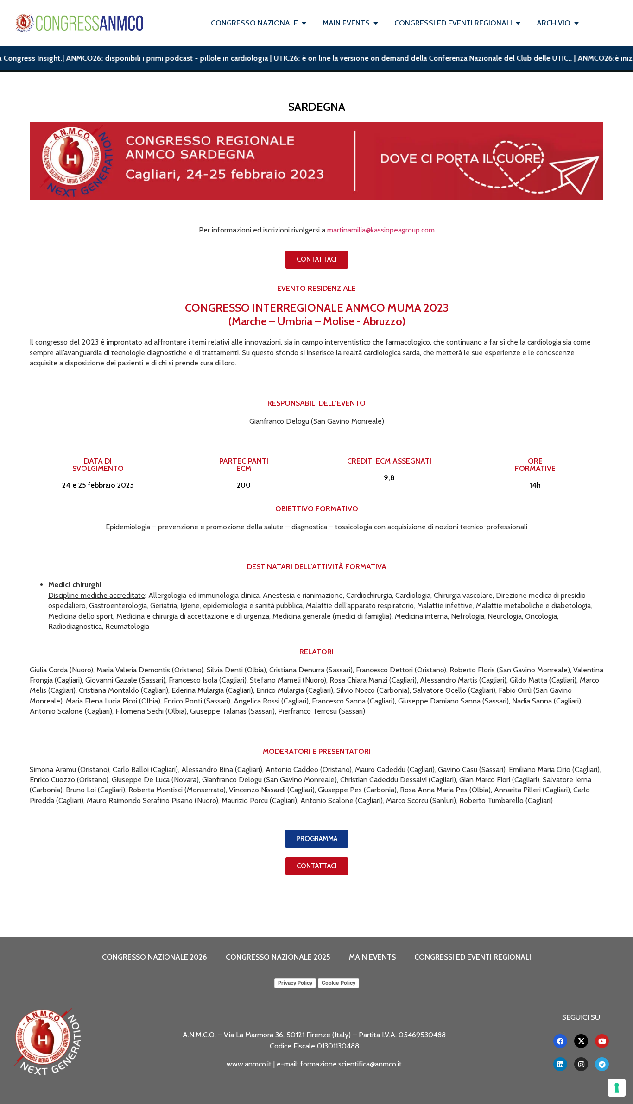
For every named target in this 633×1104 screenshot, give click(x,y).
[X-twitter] (581, 1041)
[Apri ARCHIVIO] (576, 23)
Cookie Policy (338, 982)
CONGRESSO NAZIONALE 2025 (278, 957)
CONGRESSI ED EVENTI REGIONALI (472, 957)
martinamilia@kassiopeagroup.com (381, 230)
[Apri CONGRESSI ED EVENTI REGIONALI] (518, 23)
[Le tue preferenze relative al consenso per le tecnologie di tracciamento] (617, 1088)
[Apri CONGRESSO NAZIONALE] (304, 23)
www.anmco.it (249, 1064)
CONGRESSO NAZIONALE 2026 (154, 957)
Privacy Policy (295, 982)
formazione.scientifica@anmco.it (351, 1064)
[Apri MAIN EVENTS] (376, 23)
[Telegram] (602, 1064)
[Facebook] (560, 1041)
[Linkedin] (560, 1064)
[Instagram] (581, 1064)
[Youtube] (602, 1041)
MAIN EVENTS (372, 957)
